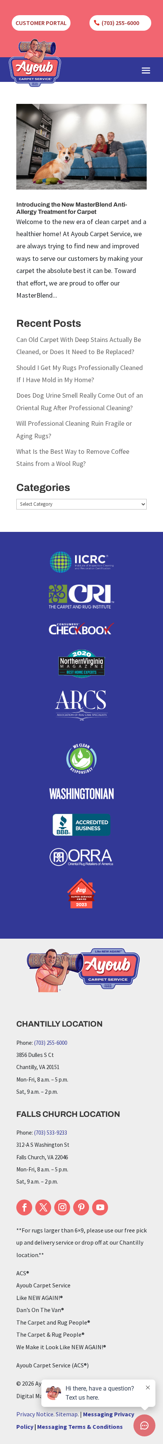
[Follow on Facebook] (24, 1207)
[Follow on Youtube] (100, 1207)
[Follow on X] (43, 1207)
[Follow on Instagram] (62, 1207)
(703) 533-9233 (50, 1132)
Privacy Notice (34, 1414)
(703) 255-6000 (120, 23)
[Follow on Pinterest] (81, 1207)
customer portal (41, 23)
